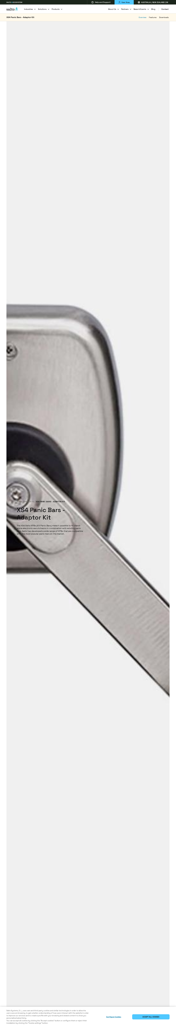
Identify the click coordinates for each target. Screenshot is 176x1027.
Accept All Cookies (151, 1017)
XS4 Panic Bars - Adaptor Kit (20, 17)
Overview (142, 17)
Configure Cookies (113, 1017)
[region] (88, 1017)
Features (153, 17)
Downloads (164, 17)
